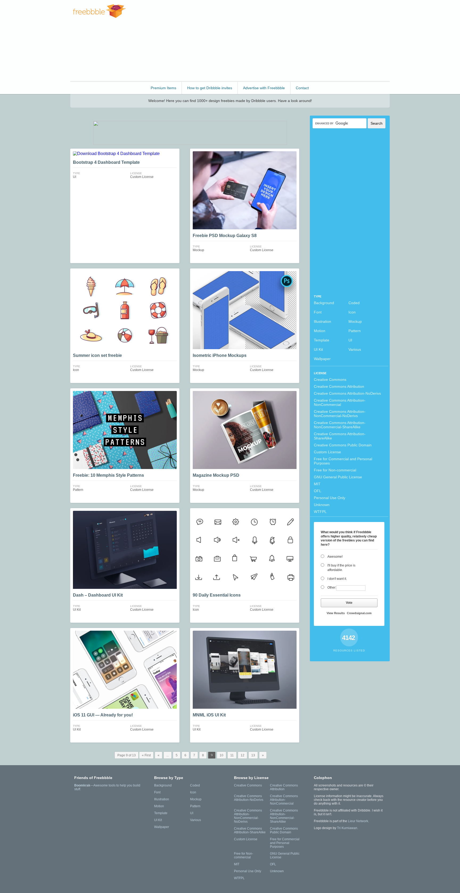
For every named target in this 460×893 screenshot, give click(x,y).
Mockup (355, 321)
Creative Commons (330, 379)
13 (253, 755)
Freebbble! (99, 11)
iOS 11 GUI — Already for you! (103, 715)
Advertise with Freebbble (264, 88)
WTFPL (320, 511)
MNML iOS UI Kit (209, 715)
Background (324, 303)
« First (146, 755)
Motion (319, 331)
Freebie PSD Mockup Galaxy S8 (225, 235)
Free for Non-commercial (335, 470)
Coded (354, 303)
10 (221, 755)
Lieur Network (358, 821)
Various (354, 349)
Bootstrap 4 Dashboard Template (106, 162)
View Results (336, 613)
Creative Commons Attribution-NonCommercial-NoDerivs (339, 413)
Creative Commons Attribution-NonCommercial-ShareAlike (339, 425)
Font (318, 312)
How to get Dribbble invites (209, 88)
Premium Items (163, 88)
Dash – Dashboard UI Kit (98, 595)
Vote (349, 603)
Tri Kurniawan (347, 828)
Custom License (327, 452)
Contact (302, 88)
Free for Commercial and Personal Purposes (343, 461)
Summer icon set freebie (97, 355)
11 (232, 755)
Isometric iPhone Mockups (220, 355)
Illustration (322, 321)
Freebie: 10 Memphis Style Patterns (108, 475)
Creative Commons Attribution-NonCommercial (339, 402)
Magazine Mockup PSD (216, 475)
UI (350, 340)
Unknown (322, 505)
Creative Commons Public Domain (343, 445)
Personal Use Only (329, 498)
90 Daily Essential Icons (217, 595)
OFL (317, 491)
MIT (317, 484)
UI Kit (318, 349)
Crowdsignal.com (359, 613)
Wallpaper (322, 359)
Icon (352, 312)
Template (321, 340)
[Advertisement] (293, 40)
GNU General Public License (338, 477)
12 (242, 755)
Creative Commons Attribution (339, 386)
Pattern (354, 331)
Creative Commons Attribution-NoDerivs (347, 393)
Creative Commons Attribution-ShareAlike (339, 436)
